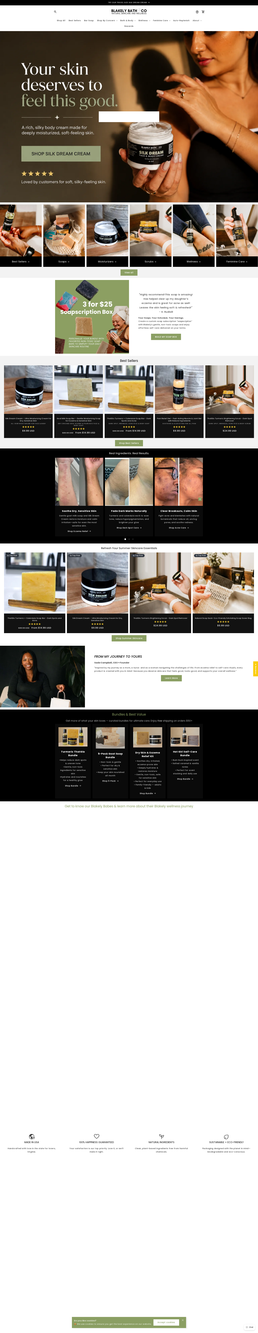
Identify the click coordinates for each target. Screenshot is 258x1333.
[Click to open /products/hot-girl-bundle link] (185, 737)
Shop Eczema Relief (78, 531)
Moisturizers (105, 261)
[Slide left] (58, 499)
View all (129, 272)
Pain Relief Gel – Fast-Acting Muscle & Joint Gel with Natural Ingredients (179, 420)
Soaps (62, 261)
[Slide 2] (129, 539)
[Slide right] (200, 499)
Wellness (192, 261)
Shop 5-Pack (109, 781)
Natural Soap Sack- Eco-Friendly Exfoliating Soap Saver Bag (223, 618)
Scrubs (149, 261)
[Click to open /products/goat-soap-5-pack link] (110, 738)
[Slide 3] (133, 539)
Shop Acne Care (177, 527)
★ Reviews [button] (255, 669)
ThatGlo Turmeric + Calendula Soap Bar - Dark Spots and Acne (129, 420)
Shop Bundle (71, 785)
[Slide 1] (125, 539)
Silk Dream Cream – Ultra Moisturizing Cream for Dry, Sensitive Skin (28, 420)
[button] (55, 12)
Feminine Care (235, 261)
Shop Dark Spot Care (128, 527)
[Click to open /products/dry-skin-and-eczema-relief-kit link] (147, 737)
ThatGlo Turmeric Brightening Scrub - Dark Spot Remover (229, 420)
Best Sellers (19, 261)
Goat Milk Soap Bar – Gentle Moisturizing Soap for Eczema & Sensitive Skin (79, 420)
